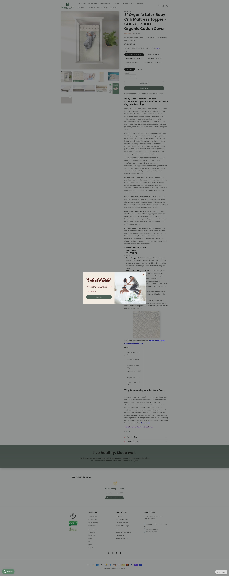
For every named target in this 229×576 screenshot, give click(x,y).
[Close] (144, 274)
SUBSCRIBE (99, 297)
